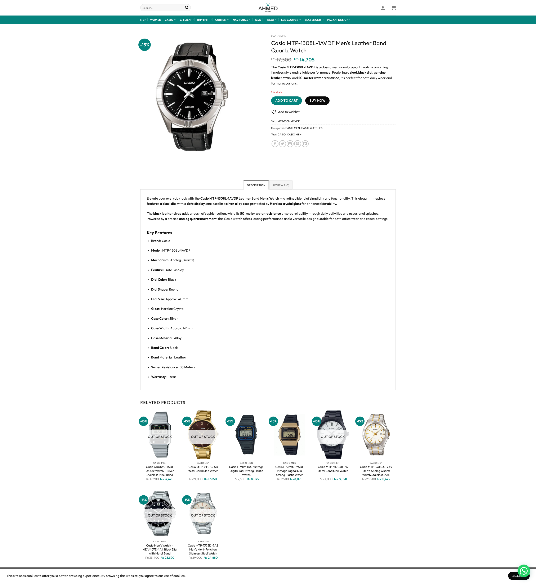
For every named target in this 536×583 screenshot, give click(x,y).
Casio (169, 19)
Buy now (317, 100)
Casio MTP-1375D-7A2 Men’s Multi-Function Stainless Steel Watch (203, 549)
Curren (220, 19)
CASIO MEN (278, 36)
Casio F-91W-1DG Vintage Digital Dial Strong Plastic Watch (246, 471)
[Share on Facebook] (275, 143)
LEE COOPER (289, 19)
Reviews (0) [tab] (281, 185)
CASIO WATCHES (311, 128)
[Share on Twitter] (282, 143)
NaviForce (240, 19)
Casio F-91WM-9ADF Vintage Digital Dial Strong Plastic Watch (289, 471)
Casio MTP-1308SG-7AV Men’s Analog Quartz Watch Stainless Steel (376, 471)
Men (143, 19)
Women (155, 19)
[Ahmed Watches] (268, 8)
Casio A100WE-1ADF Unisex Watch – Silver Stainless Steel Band (160, 471)
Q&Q (258, 19)
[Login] (383, 7)
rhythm (203, 19)
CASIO (282, 134)
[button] (524, 571)
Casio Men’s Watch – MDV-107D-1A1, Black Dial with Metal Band (160, 549)
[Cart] (394, 7)
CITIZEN (185, 19)
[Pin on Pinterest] (297, 143)
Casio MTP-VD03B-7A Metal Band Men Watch (332, 469)
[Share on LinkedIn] (305, 143)
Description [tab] (256, 185)
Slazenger (313, 19)
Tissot (270, 19)
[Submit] (187, 7)
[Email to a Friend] (290, 143)
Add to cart (286, 100)
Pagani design (337, 19)
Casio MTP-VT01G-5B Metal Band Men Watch (203, 469)
